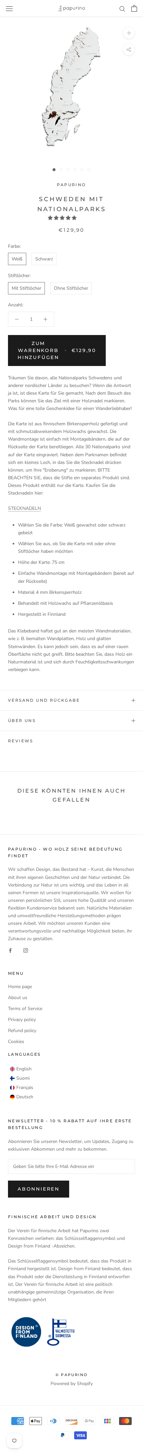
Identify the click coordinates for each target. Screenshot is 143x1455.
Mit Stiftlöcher (26, 288)
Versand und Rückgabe (44, 700)
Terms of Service (25, 1008)
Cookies (16, 1041)
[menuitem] (21, 1069)
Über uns (22, 720)
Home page (20, 986)
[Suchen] (122, 8)
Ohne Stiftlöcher (71, 288)
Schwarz (44, 259)
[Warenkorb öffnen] (134, 8)
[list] (21, 1083)
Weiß (17, 259)
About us (17, 997)
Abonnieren (39, 1189)
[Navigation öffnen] (9, 8)
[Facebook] (10, 950)
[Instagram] (25, 950)
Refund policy (22, 1030)
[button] (63, 218)
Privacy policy (22, 1019)
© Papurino (71, 1374)
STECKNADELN (24, 508)
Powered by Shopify (72, 1383)
